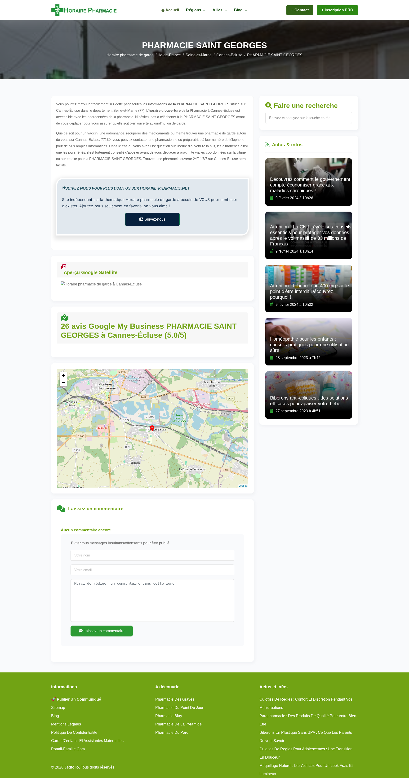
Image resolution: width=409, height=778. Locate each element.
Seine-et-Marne (199, 55)
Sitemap (58, 708)
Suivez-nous (154, 219)
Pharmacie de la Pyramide (178, 724)
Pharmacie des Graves (174, 699)
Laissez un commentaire (103, 631)
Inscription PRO (339, 10)
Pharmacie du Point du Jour (179, 708)
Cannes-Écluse (229, 55)
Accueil (172, 10)
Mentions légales (66, 724)
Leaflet (243, 485)
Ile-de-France (169, 55)
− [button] (63, 383)
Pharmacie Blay (168, 716)
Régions (194, 10)
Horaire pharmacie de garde (130, 55)
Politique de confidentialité (74, 732)
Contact (301, 10)
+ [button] (63, 375)
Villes (218, 10)
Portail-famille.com (68, 749)
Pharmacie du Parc (171, 732)
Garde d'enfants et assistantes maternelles (87, 741)
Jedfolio (71, 767)
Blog (239, 10)
